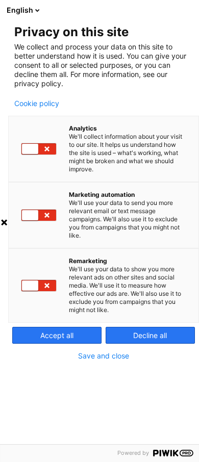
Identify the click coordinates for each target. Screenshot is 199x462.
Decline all (150, 335)
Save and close (103, 356)
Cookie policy (36, 103)
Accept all (56, 335)
